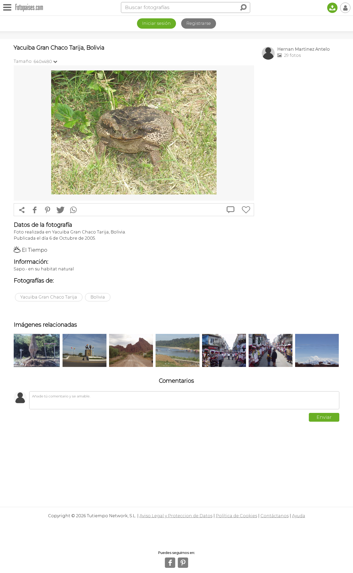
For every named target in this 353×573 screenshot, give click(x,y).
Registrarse (198, 23)
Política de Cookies (236, 515)
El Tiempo (30, 250)
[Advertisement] (300, 144)
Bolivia (97, 297)
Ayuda (298, 515)
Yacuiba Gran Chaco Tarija (48, 297)
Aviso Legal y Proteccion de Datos (176, 515)
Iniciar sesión (156, 23)
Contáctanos (274, 515)
